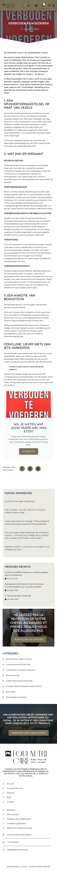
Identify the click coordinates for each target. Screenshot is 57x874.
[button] (36, 5)
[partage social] (22, 468)
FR (28, 5)
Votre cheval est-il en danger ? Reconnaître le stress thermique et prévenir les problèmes (27, 522)
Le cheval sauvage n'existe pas (20, 501)
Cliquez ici (28, 451)
